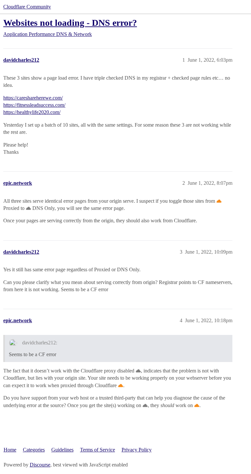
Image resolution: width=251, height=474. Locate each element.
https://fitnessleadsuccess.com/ (34, 105)
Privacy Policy (137, 449)
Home (10, 449)
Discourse (40, 464)
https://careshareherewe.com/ (33, 98)
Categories (34, 449)
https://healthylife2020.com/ (31, 112)
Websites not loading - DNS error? (70, 23)
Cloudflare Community (27, 6)
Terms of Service (97, 449)
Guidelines (62, 449)
